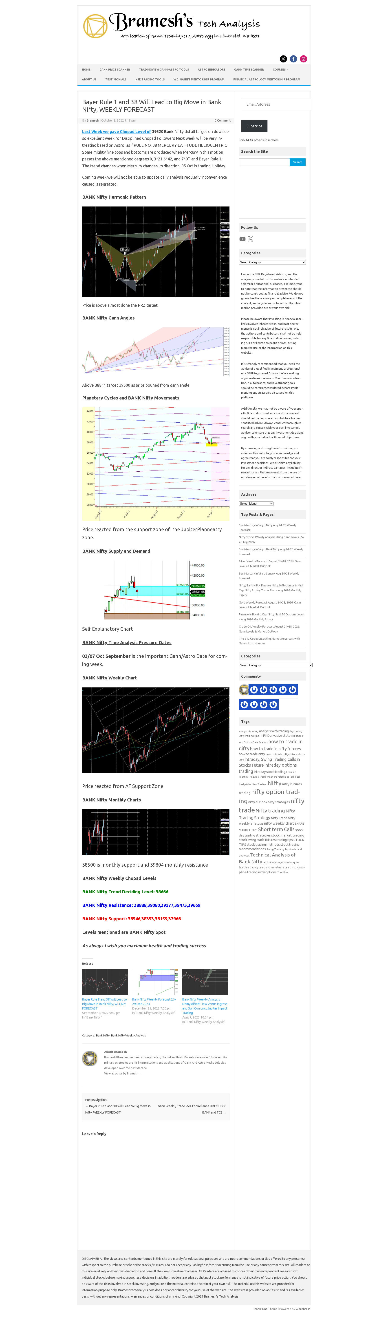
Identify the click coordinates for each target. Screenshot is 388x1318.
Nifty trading (270, 810)
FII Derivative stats (276, 735)
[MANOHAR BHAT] (263, 690)
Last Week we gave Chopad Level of (116, 131)
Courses (279, 69)
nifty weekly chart (279, 823)
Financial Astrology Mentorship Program (266, 79)
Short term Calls (276, 829)
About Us (89, 79)
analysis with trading (274, 731)
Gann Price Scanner (114, 69)
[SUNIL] (244, 705)
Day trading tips (249, 735)
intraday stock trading (269, 772)
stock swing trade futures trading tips (266, 840)
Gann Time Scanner (249, 69)
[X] (250, 239)
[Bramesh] (244, 690)
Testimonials (115, 79)
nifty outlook (257, 802)
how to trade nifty (252, 754)
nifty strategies (279, 802)
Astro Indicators (211, 69)
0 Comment (223, 120)
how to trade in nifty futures (275, 748)
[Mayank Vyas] (254, 705)
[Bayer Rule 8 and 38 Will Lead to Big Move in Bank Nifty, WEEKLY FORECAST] (105, 982)
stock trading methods (263, 844)
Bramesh (93, 120)
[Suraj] (254, 690)
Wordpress (303, 1308)
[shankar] (273, 690)
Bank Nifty (103, 1035)
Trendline (282, 872)
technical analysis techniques (281, 862)
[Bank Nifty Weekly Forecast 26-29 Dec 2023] (155, 982)
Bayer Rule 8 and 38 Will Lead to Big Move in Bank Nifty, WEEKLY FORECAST (104, 1004)
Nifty (274, 783)
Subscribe (254, 126)
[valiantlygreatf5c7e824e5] (263, 705)
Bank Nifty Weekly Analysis (128, 1035)
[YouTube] (242, 239)
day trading (295, 731)
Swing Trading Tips (278, 849)
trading (254, 867)
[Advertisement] (272, 194)
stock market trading (287, 835)
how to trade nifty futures (282, 754)
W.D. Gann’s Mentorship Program (199, 79)
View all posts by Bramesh (123, 1073)
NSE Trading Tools (150, 79)
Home (86, 69)
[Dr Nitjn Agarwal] (283, 690)
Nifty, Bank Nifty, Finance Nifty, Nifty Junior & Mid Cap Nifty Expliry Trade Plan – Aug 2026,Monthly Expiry (271, 590)
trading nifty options (262, 872)
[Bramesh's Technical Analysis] (171, 39)
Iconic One (260, 1308)
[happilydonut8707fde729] (273, 705)
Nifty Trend (279, 818)
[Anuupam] (292, 690)
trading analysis (271, 867)
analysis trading (248, 731)
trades (244, 867)
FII (261, 735)
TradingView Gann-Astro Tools (164, 69)
